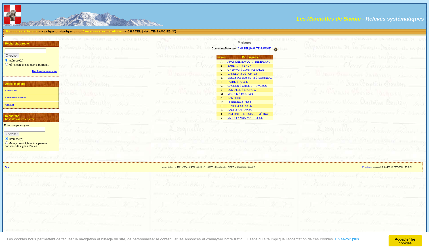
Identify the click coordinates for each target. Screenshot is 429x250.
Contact (9, 105)
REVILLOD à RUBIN (239, 106)
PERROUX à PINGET (240, 102)
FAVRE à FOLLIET (238, 81)
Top (7, 167)
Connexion (11, 90)
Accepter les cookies (405, 241)
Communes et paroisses (103, 31)
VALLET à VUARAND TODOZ (245, 118)
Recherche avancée (44, 71)
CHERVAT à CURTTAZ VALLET (246, 69)
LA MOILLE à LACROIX (241, 89)
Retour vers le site (22, 31)
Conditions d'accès (15, 97)
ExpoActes (367, 167)
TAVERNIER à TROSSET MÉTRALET (250, 114)
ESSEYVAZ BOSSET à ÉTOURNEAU (250, 77)
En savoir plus (347, 239)
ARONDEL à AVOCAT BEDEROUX (248, 61)
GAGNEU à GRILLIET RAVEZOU (247, 85)
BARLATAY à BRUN (239, 65)
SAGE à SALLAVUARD (241, 110)
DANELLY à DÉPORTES (242, 73)
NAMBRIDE (234, 98)
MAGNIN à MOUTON (240, 93)
